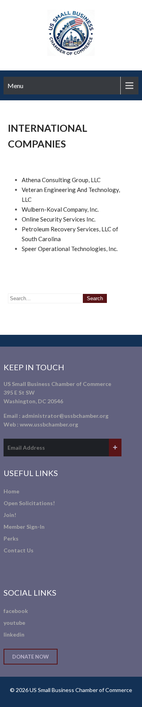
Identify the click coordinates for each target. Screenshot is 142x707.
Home (11, 491)
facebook (16, 610)
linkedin (14, 634)
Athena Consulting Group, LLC (61, 179)
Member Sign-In (24, 526)
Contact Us (19, 550)
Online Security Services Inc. (58, 219)
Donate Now (30, 656)
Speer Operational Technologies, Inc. (70, 248)
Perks (11, 538)
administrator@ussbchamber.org (65, 415)
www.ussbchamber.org (49, 424)
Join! (10, 514)
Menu (15, 85)
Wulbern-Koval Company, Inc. (60, 209)
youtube (14, 622)
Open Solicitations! (29, 503)
